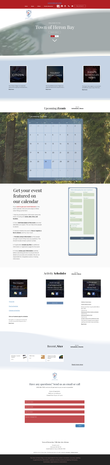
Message (27, 414)
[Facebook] (62, 6)
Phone (71, 204)
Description (86, 198)
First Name (72, 192)
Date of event (73, 217)
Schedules (75, 108)
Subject (27, 409)
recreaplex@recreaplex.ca (18, 288)
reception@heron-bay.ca (91, 289)
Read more (11, 89)
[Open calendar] (80, 219)
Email (71, 198)
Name (26, 399)
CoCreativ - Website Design (72, 452)
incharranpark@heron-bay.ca (55, 289)
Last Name (85, 192)
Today (78, 119)
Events (74, 274)
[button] (33, 6)
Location (71, 210)
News (81, 108)
